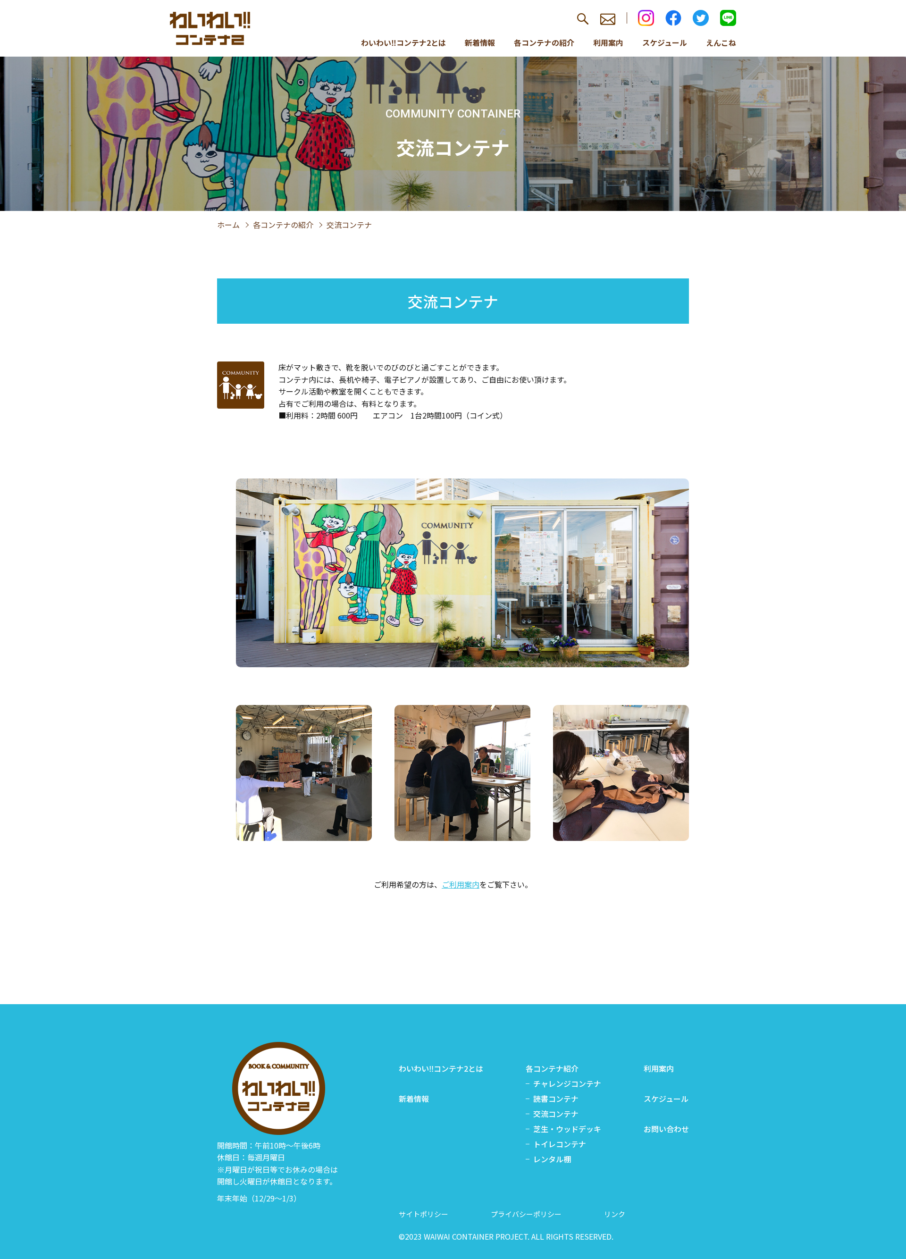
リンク (614, 1214)
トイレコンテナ (559, 1144)
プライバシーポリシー (526, 1214)
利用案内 (608, 42)
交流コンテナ (556, 1113)
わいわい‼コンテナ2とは (403, 42)
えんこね (721, 42)
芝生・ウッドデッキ (567, 1128)
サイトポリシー (423, 1214)
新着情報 (480, 42)
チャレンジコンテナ (567, 1083)
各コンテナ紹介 (552, 1068)
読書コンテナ (556, 1098)
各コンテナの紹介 (544, 42)
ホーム (228, 224)
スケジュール (664, 42)
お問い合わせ (666, 1128)
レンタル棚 (552, 1159)
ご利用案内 (460, 884)
